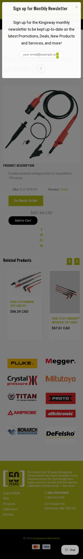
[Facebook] (41, 68)
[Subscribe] (57, 55)
